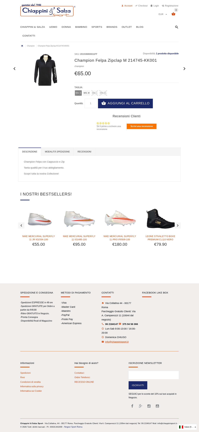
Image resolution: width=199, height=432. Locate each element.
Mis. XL (103, 93)
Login (156, 6)
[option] (38, 234)
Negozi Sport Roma (73, 427)
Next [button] (178, 225)
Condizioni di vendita (30, 382)
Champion (31, 46)
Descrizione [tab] (29, 152)
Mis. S (78, 93)
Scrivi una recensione (142, 126)
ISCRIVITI (138, 385)
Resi (22, 377)
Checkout (142, 6)
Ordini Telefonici (82, 377)
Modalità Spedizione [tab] (57, 152)
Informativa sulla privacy (31, 386)
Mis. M (86, 93)
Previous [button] (21, 225)
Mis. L (94, 93)
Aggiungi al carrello (128, 103)
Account (128, 6)
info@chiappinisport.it (116, 341)
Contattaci (79, 373)
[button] (187, 427)
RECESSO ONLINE (84, 382)
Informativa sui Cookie (31, 391)
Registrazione (171, 6)
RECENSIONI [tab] (84, 152)
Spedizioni (25, 373)
